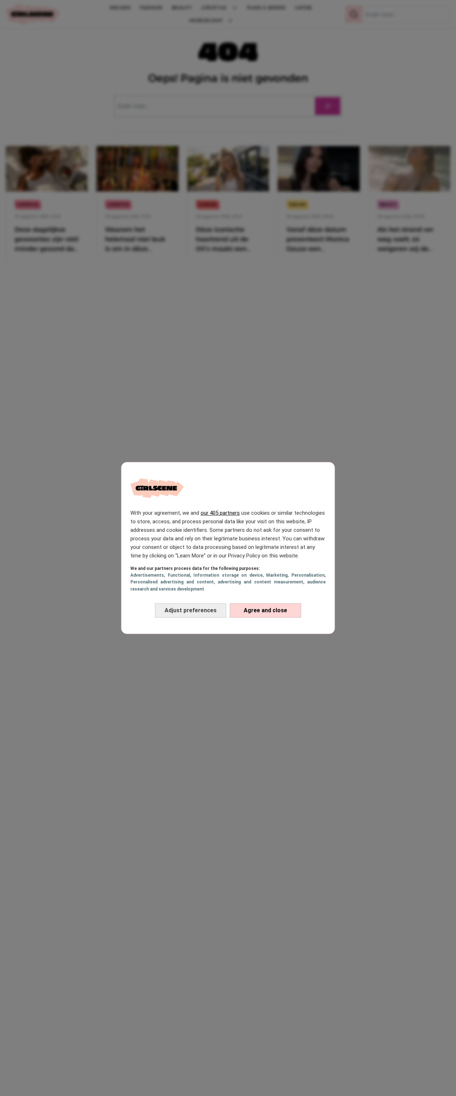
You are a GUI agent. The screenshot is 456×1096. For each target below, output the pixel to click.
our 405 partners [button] (220, 513)
